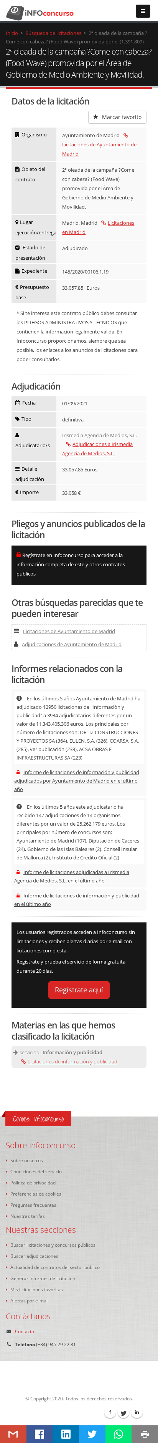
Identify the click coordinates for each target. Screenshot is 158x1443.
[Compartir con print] (145, 1434)
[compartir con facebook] (39, 1434)
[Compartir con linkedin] (66, 1434)
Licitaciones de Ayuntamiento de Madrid (99, 149)
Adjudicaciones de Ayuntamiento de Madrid (72, 644)
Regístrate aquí (79, 989)
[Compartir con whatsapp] (118, 1434)
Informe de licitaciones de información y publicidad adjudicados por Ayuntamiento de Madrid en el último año (77, 781)
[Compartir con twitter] (92, 1434)
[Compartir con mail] (13, 1434)
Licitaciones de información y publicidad (72, 1061)
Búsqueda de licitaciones (53, 33)
